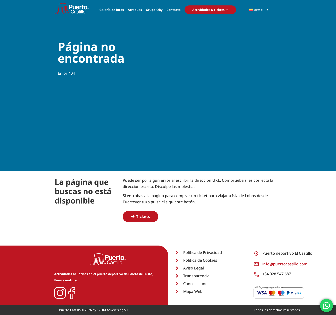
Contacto (173, 10)
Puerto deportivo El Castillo (287, 253)
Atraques (135, 10)
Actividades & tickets (208, 10)
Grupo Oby (154, 10)
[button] (210, 9)
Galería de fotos (111, 10)
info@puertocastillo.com (284, 264)
